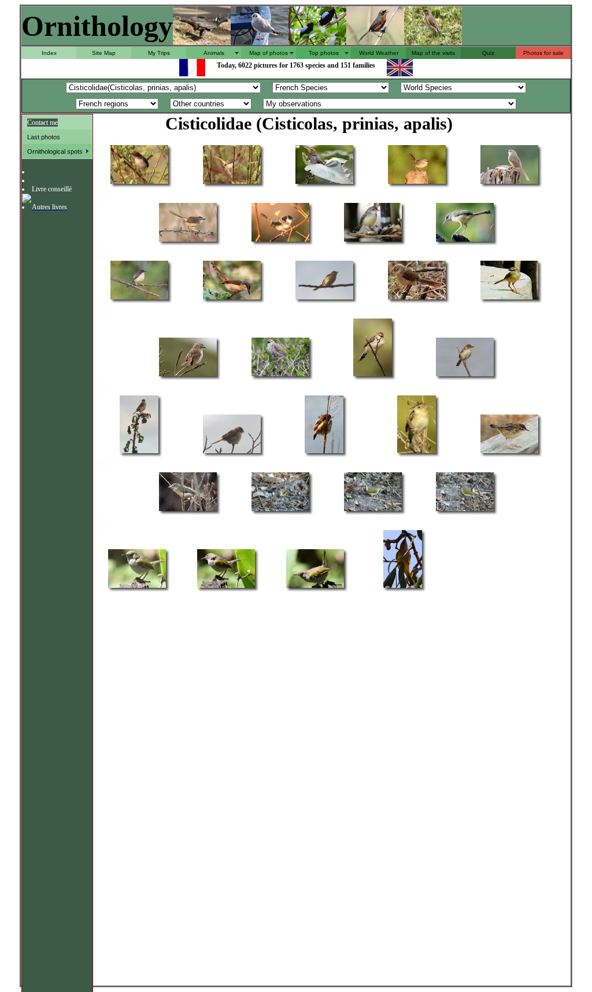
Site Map (104, 53)
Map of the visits (433, 53)
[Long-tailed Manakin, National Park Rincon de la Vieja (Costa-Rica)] (317, 42)
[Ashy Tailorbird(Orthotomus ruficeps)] (324, 183)
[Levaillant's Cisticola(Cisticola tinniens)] (465, 375)
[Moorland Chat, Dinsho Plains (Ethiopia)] (433, 42)
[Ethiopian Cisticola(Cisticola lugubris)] (372, 375)
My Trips (159, 53)
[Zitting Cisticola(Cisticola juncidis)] (324, 452)
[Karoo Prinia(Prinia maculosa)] (188, 375)
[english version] (400, 73)
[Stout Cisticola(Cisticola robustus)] (139, 452)
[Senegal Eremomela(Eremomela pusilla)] (402, 587)
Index (49, 53)
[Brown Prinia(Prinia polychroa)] (417, 183)
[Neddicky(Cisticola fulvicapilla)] (232, 452)
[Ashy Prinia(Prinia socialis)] (139, 298)
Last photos (43, 137)
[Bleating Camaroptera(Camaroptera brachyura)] (280, 510)
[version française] (192, 73)
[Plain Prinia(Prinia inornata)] (324, 298)
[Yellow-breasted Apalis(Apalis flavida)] (188, 510)
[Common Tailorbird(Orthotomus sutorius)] (139, 183)
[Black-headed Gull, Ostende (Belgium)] (259, 42)
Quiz (488, 53)
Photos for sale (543, 53)
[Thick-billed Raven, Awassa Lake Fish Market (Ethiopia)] (202, 42)
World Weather (378, 53)
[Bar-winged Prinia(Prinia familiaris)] (280, 241)
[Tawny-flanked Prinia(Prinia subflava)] (509, 298)
